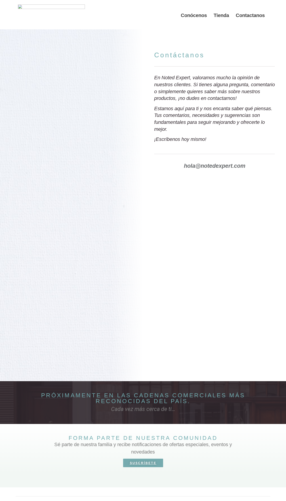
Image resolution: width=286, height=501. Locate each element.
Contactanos (250, 15)
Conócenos (194, 15)
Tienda (221, 15)
